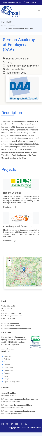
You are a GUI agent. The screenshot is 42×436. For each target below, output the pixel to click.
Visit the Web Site (15, 69)
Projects (7, 359)
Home (3, 26)
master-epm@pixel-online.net (12, 407)
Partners (7, 373)
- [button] (9, 264)
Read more (8, 207)
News (6, 376)
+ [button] (9, 260)
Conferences (8, 362)
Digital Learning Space (12, 381)
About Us (7, 356)
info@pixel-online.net (9, 395)
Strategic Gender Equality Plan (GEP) (16, 328)
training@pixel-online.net (10, 401)
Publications (8, 370)
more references (7, 349)
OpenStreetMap (29, 286)
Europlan (7, 379)
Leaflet (20, 286)
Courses (7, 364)
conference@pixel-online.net (12, 413)
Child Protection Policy (10, 326)
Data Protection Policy (10, 323)
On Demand (8, 367)
